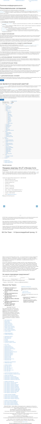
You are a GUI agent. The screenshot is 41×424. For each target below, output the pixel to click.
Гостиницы (7, 124)
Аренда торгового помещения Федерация (11, 397)
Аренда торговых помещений (9, 326)
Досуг (6, 154)
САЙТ (6, 104)
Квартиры (6, 138)
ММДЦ (11, 103)
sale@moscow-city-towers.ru (11, 194)
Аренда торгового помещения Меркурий (11, 396)
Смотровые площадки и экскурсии (10, 342)
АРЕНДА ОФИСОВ (7, 345)
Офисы (6, 131)
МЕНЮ (12, 102)
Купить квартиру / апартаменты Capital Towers (12, 389)
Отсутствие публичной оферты (26, 423)
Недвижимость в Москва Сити (26, 286)
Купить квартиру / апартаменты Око (10, 383)
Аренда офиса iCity (7, 359)
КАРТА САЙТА (6, 344)
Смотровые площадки (9, 155)
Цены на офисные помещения (9, 329)
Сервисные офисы (9, 135)
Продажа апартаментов (10, 140)
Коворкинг (7, 134)
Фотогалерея (8, 108)
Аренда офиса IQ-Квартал (8, 350)
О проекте (7, 105)
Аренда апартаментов (9, 139)
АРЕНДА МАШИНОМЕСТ (8, 333)
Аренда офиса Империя (8, 346)
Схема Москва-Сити (7, 338)
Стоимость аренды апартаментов (10, 330)
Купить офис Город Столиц (8, 369)
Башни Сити (9, 110)
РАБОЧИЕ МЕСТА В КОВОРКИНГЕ (10, 361)
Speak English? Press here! (11, 307)
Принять (2, 80)
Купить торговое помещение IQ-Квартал (11, 401)
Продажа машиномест (9, 144)
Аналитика (7, 145)
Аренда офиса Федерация (8, 353)
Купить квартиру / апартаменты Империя (11, 382)
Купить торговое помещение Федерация (11, 403)
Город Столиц (10, 116)
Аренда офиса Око (7, 349)
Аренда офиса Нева (7, 355)
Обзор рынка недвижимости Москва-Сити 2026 (12, 373)
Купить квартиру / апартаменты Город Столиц (12, 388)
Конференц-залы (8, 125)
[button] (3, 206)
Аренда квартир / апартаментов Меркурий (11, 377)
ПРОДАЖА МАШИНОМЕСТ (8, 334)
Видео (7, 109)
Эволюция (9, 121)
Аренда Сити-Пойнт (7, 356)
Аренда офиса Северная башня (9, 348)
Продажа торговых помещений (9, 327)
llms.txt (24, 421)
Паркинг (6, 141)
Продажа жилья (8, 151)
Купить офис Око (7, 366)
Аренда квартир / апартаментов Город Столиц (12, 379)
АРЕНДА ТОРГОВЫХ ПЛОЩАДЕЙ (9, 394)
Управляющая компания (10, 130)
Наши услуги (8, 129)
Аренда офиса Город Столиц (9, 358)
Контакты (6, 157)
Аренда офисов (8, 132)
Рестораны (7, 156)
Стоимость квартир (7, 331)
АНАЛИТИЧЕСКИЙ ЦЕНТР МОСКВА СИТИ (11, 372)
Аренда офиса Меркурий (8, 352)
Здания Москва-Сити (7, 337)
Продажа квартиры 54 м (8, 162)
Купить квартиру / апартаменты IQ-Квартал (11, 384)
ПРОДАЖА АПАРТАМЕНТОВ (9, 381)
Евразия (9, 117)
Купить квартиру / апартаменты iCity (10, 392)
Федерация (10, 112)
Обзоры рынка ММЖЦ (9, 147)
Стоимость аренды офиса (8, 328)
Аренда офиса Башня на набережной (10, 351)
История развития (9, 106)
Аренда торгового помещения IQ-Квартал (11, 395)
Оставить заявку (31, 279)
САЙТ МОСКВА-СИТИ (8, 320)
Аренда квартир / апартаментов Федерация (11, 378)
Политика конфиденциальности (14, 423)
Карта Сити (7, 127)
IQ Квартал (9, 120)
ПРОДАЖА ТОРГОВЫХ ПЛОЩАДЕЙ (10, 400)
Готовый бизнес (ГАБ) (9, 136)
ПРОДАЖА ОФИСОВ (7, 364)
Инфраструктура (8, 107)
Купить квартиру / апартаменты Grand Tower (11, 390)
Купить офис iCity (7, 370)
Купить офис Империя (8, 365)
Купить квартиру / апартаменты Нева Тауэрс (11, 387)
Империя (9, 118)
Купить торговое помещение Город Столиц (11, 404)
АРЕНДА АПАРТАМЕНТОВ (8, 375)
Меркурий (9, 114)
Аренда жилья (8, 150)
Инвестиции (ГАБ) (9, 153)
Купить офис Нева (7, 368)
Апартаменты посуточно (8, 324)
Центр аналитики (8, 146)
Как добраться (8, 126)
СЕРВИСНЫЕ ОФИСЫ (8, 362)
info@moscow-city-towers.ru (20, 0)
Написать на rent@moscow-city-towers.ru (21, 282)
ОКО (8, 113)
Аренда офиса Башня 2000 (9, 347)
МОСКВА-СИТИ (7, 160)
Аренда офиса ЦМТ (7, 357)
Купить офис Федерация (8, 367)
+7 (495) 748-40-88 (6, 0)
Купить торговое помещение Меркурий (10, 402)
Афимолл (9, 119)
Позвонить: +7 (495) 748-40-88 (8, 282)
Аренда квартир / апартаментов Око (10, 376)
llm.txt (26, 421)
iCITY (9, 122)
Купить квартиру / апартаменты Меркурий (11, 385)
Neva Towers (10, 115)
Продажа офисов (8, 133)
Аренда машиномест (9, 143)
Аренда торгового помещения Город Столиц (11, 398)
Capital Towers (10, 123)
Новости (7, 128)
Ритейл (5, 137)
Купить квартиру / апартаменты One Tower (11, 391)
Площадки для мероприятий (9, 341)
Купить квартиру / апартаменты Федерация (11, 386)
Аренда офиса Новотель (8, 354)
